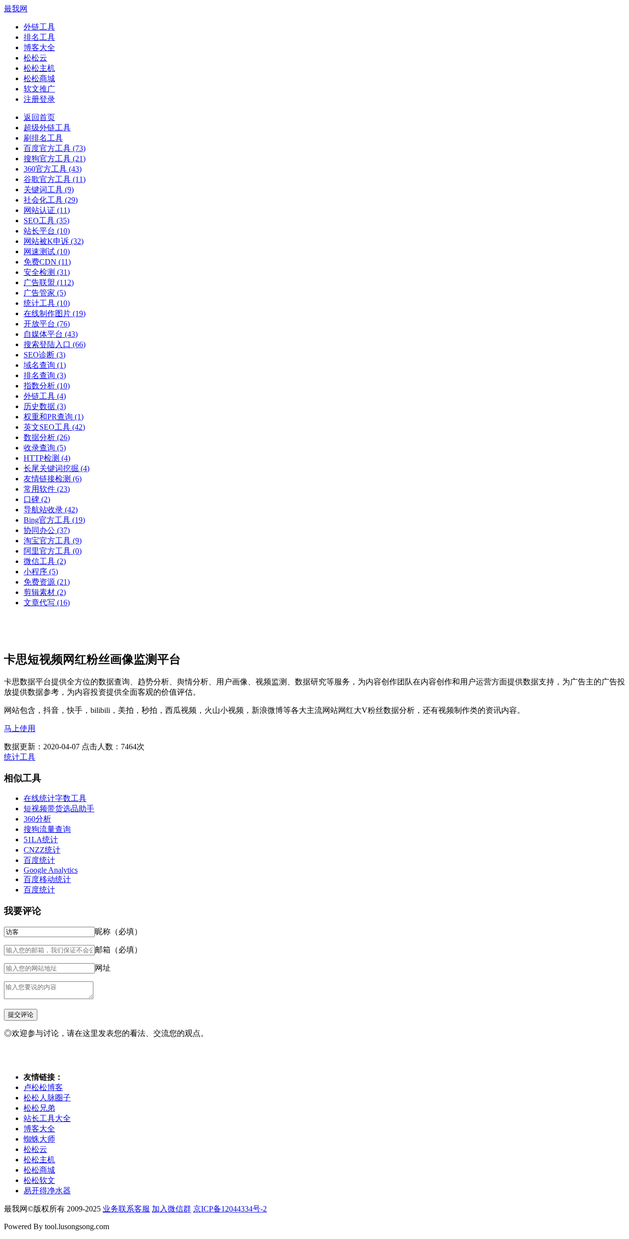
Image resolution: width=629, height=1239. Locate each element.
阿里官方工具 (53, 551)
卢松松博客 (43, 1087)
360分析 (37, 819)
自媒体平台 (51, 334)
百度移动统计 (47, 879)
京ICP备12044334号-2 (230, 1209)
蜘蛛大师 (39, 1139)
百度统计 (39, 860)
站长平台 (47, 231)
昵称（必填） (118, 931)
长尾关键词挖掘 (56, 468)
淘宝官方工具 (53, 540)
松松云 (35, 58)
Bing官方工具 (54, 520)
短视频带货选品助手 (59, 808)
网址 (103, 968)
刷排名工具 (43, 138)
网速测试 (47, 251)
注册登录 (39, 99)
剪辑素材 (45, 592)
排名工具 (39, 37)
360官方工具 (53, 169)
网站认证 (47, 210)
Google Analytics (51, 870)
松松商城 (39, 78)
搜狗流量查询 (47, 829)
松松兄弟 (39, 1108)
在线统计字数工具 (55, 798)
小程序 (41, 571)
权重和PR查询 (54, 417)
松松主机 (39, 68)
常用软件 (47, 489)
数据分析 (47, 437)
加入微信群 (171, 1209)
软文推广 (39, 89)
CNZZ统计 (42, 850)
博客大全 (39, 47)
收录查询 (45, 447)
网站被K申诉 (54, 241)
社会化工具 (51, 200)
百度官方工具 (55, 148)
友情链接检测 (53, 478)
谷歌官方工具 (55, 179)
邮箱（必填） (118, 949)
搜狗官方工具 (55, 158)
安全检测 (47, 272)
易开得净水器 (47, 1190)
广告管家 (45, 293)
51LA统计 (41, 839)
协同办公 (47, 530)
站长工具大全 (47, 1118)
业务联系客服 (126, 1209)
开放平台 (47, 324)
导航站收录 (51, 509)
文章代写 (47, 602)
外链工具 (39, 27)
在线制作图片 (55, 313)
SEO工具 (46, 220)
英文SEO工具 (54, 427)
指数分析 (47, 386)
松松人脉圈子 (47, 1097)
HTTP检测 (47, 458)
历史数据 (45, 406)
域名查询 (45, 365)
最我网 (16, 8)
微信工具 (45, 561)
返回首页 (39, 117)
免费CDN (47, 262)
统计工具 (47, 303)
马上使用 (19, 728)
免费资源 (47, 582)
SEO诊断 (44, 355)
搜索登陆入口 (55, 344)
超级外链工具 (47, 127)
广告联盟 (49, 282)
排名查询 (45, 375)
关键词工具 (49, 189)
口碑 (37, 499)
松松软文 (39, 1180)
